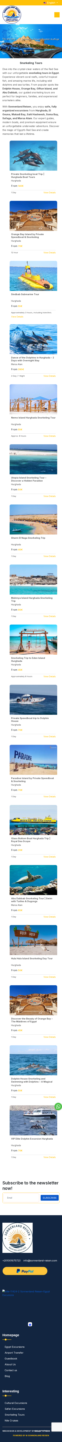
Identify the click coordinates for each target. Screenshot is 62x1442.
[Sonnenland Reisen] (11, 14)
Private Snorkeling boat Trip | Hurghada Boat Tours (27, 175)
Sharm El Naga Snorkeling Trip (28, 537)
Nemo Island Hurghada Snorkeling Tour (33, 417)
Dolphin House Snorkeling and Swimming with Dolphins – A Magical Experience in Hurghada (31, 1081)
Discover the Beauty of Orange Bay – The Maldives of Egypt (32, 1020)
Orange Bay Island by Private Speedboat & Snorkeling (27, 236)
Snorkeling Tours (15, 1414)
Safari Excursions (15, 1408)
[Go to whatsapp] (58, 1106)
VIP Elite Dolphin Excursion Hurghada (32, 1138)
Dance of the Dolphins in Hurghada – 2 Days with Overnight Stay (32, 359)
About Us (10, 1364)
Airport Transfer (14, 1352)
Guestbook (11, 1358)
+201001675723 (11, 1260)
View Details (49, 192)
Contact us (11, 1370)
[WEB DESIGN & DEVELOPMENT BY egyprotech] (42, 1432)
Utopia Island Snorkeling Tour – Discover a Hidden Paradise (28, 479)
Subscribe (50, 1197)
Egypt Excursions (15, 1346)
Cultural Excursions (16, 1402)
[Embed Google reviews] (30, 1324)
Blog (7, 1376)
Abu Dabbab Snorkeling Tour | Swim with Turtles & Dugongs (31, 900)
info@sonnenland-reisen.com (40, 1260)
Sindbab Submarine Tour (25, 294)
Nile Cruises (11, 1420)
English (51, 2)
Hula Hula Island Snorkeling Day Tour (32, 958)
